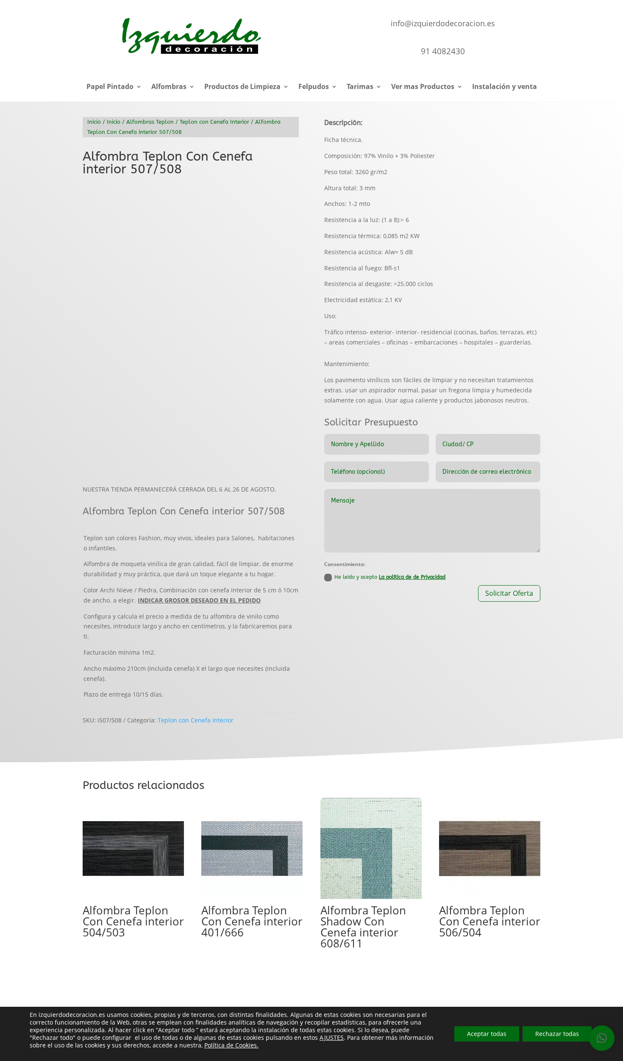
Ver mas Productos (422, 87)
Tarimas (360, 87)
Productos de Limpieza (242, 87)
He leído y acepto (389, 577)
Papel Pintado (110, 87)
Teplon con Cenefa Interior (214, 122)
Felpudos (313, 87)
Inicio (94, 122)
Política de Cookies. (231, 1045)
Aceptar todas (486, 1034)
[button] (285, 197)
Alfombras (168, 87)
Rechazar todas (557, 1034)
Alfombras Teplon (150, 122)
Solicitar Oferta (509, 593)
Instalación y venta (504, 87)
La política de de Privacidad (412, 577)
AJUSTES (332, 1038)
